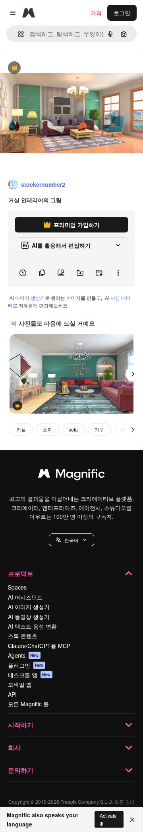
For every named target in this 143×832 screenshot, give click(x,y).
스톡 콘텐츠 (22, 636)
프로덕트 (20, 573)
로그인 (122, 13)
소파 (47, 429)
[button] (71, 539)
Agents (23, 655)
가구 (99, 429)
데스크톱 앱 (29, 675)
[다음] (133, 374)
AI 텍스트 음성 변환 (32, 626)
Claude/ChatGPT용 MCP (39, 646)
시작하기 (20, 724)
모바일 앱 (20, 684)
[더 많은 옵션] (118, 273)
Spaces (17, 587)
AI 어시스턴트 (25, 597)
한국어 (71, 540)
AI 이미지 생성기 (27, 297)
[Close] (132, 819)
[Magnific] (71, 475)
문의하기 (20, 770)
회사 (14, 747)
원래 (46, 68)
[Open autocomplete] (18, 34)
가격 (96, 13)
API (12, 694)
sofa (73, 429)
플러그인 (26, 665)
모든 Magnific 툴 (28, 704)
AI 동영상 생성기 (29, 617)
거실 (21, 429)
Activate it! (108, 819)
